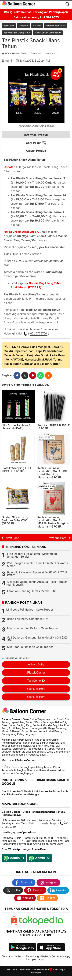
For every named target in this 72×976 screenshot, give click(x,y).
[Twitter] (24, 375)
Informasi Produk (36, 135)
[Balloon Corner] (18, 4)
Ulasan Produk (36, 150)
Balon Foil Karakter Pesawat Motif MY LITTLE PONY (37, 574)
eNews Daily (36, 664)
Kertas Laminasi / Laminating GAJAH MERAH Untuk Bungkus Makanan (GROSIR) (53, 521)
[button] (48, 375)
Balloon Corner (28, 969)
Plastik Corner (36, 672)
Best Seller (8, 25)
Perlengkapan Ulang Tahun (16, 32)
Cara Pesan (34, 142)
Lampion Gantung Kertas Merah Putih (31, 591)
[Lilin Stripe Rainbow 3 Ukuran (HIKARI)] (18, 406)
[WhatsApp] (40, 375)
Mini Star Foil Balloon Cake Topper (30, 647)
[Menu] (61, 4)
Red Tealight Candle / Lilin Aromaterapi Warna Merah (37, 564)
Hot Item (37, 25)
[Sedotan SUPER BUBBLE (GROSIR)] (53, 406)
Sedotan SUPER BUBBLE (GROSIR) (53, 427)
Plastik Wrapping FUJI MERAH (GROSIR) (16, 469)
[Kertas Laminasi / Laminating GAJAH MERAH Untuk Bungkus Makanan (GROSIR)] (53, 498)
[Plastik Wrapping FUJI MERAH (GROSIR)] (18, 449)
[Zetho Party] (14, 924)
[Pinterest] (32, 375)
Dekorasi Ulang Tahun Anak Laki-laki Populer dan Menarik (37, 583)
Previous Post (57, 538)
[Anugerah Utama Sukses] (41, 924)
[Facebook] (16, 375)
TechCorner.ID (36, 680)
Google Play (25, 948)
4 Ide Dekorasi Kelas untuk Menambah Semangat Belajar (31, 555)
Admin (9, 60)
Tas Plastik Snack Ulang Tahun (31, 43)
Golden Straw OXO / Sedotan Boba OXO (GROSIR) (15, 520)
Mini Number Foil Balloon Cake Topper (32, 628)
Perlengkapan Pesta (56, 25)
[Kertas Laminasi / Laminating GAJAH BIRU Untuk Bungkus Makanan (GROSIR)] (53, 449)
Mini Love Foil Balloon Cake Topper (29, 609)
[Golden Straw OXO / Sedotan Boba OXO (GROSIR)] (18, 498)
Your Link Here (36, 688)
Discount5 (23, 25)
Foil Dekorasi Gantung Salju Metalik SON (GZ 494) (37, 639)
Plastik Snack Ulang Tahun (48, 32)
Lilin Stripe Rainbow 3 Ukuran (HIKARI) (16, 427)
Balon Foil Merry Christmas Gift (27, 619)
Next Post (12, 538)
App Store (53, 948)
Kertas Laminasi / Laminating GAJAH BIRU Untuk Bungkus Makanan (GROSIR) (53, 472)
